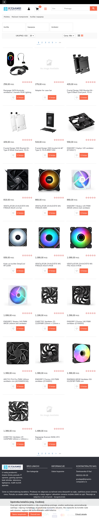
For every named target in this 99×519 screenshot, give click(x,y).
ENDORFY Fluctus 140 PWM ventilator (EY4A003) (79, 322)
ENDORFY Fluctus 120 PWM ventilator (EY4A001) (47, 380)
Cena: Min (68, 36)
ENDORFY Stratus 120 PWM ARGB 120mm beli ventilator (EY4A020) (78, 208)
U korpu (20, 97)
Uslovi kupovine (57, 471)
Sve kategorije (32, 471)
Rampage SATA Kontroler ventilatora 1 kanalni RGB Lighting (17, 91)
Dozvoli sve (35, 514)
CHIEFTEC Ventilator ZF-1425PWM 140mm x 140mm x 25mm (15, 439)
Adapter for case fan (43, 90)
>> (60, 42)
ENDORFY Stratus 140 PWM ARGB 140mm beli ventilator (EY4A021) (15, 323)
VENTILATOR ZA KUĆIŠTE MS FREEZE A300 (48, 207)
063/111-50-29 (82, 475)
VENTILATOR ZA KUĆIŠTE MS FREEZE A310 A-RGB (48, 265)
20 (31, 36)
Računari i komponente (20, 17)
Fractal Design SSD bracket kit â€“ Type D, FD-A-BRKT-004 (49, 149)
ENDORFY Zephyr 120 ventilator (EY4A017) (80, 149)
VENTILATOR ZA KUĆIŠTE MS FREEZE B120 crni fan (16, 207)
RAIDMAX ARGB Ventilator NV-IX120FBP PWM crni (79, 380)
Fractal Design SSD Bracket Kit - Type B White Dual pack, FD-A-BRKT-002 (16, 150)
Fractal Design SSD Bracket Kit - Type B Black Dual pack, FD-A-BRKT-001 (80, 92)
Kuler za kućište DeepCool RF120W (14, 265)
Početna (7, 17)
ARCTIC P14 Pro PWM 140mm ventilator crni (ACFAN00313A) (16, 380)
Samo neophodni (19, 514)
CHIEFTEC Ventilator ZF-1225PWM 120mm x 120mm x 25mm (47, 323)
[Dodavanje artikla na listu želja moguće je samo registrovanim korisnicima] (13, 97)
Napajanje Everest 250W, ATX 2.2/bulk (47, 438)
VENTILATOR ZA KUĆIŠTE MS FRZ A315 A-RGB (79, 265)
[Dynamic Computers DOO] (12, 9)
